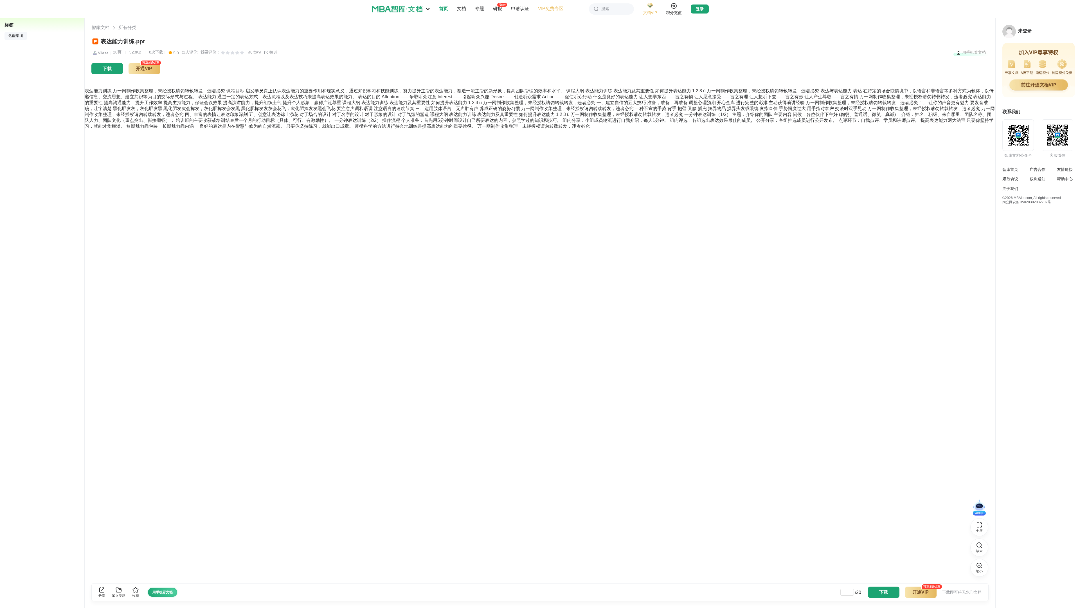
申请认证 (520, 8)
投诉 (272, 52)
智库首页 (1010, 169)
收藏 (135, 596)
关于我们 (1010, 188)
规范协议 (1010, 179)
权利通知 (1037, 179)
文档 (461, 8)
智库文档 (100, 27)
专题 (479, 8)
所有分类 (127, 27)
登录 (700, 9)
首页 (443, 8)
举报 (256, 52)
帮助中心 (1065, 179)
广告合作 (1037, 169)
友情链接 (1065, 169)
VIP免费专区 (550, 8)
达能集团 (15, 36)
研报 (497, 8)
